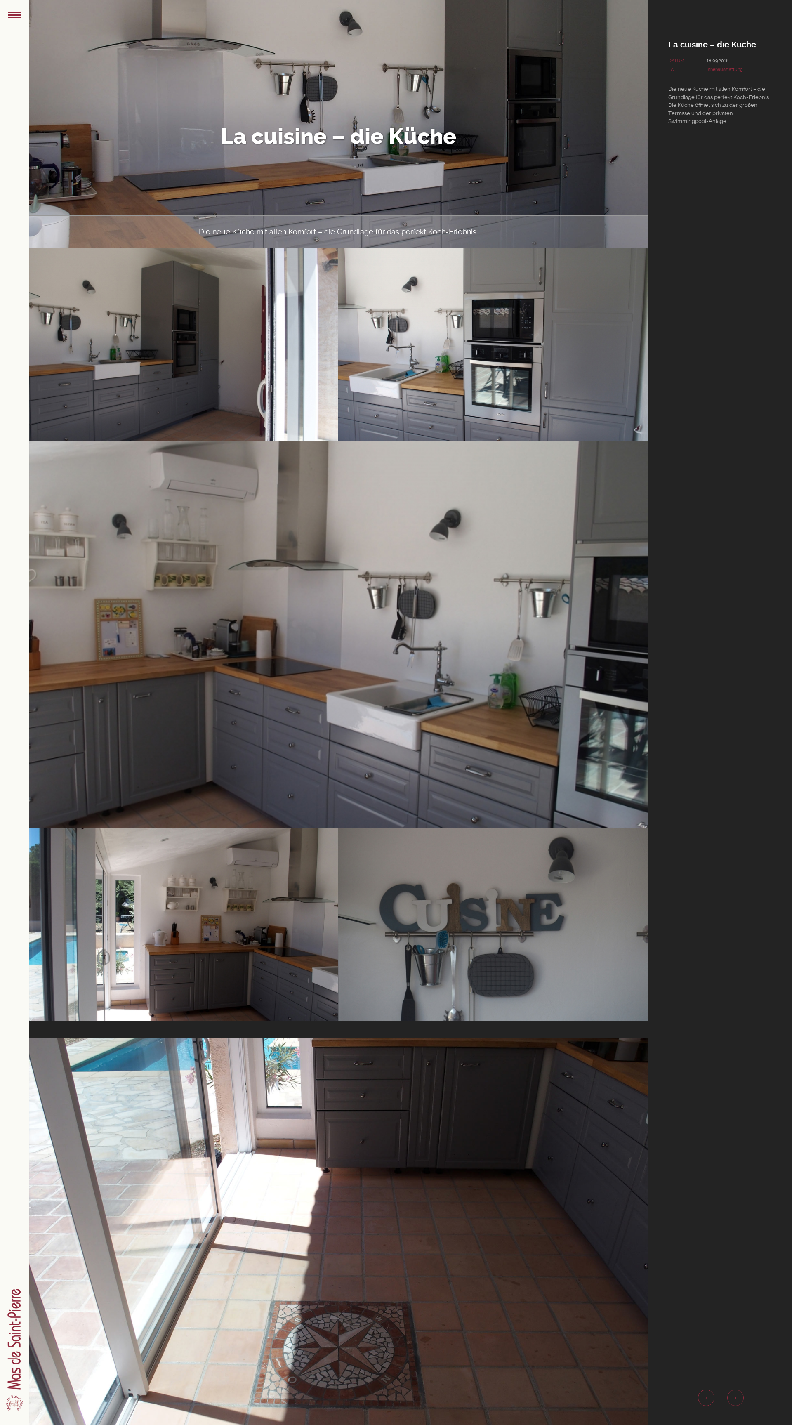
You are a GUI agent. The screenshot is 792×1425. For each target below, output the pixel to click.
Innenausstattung (725, 69)
